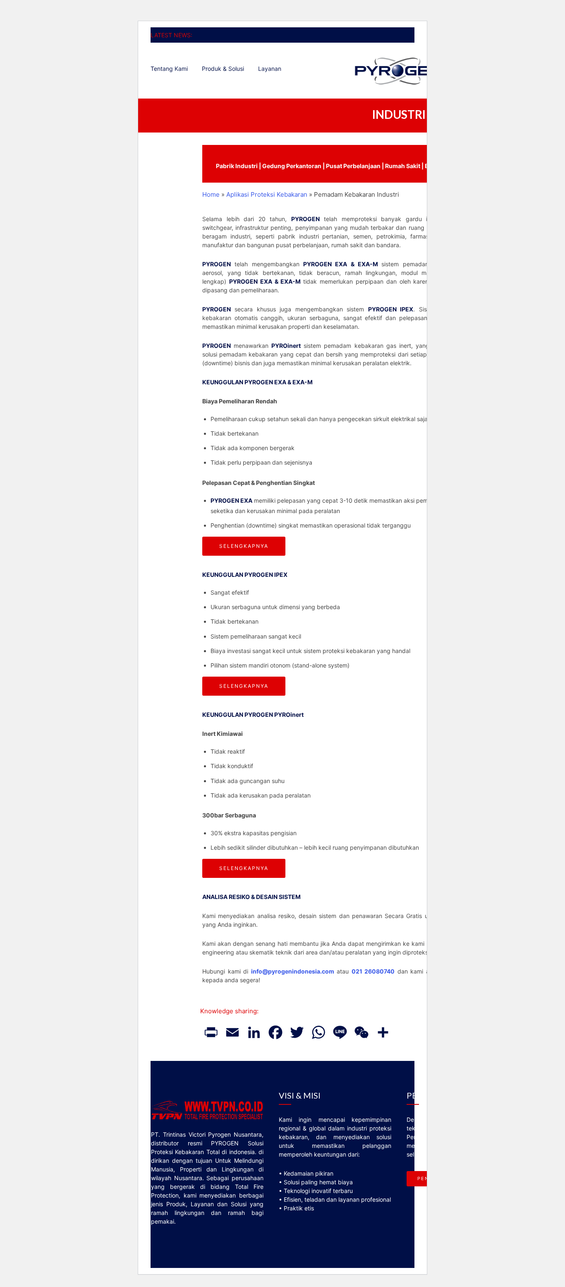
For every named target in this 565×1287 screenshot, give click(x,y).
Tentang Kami (169, 68)
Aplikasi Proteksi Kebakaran (266, 194)
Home (211, 194)
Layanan (269, 68)
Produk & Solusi (223, 68)
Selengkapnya (243, 546)
